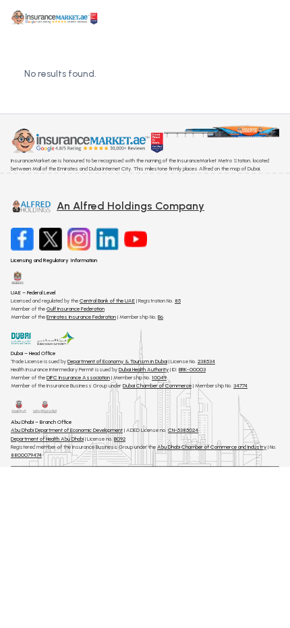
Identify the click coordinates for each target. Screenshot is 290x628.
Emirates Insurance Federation (81, 316)
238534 (206, 361)
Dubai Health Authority (144, 369)
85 (178, 300)
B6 (160, 316)
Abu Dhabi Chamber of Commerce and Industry (211, 446)
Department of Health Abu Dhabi (47, 438)
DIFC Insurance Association (78, 377)
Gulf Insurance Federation (76, 308)
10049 (159, 377)
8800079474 (26, 454)
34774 (240, 385)
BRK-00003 (192, 369)
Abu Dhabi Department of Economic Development (67, 430)
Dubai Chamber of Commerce (157, 385)
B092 (119, 438)
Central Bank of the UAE (107, 300)
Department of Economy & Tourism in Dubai (117, 361)
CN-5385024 (183, 430)
